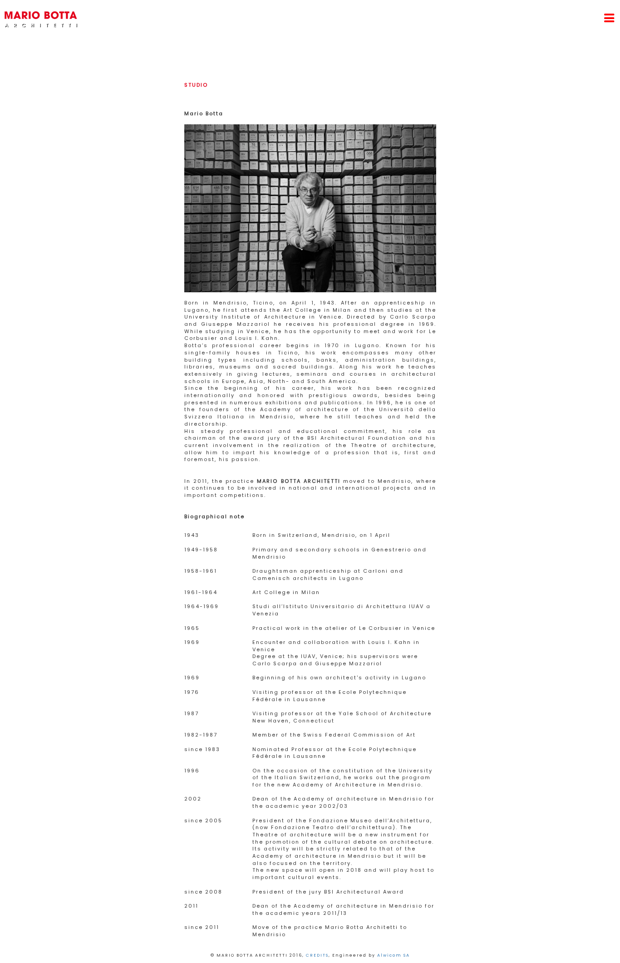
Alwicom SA (393, 955)
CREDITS (317, 955)
